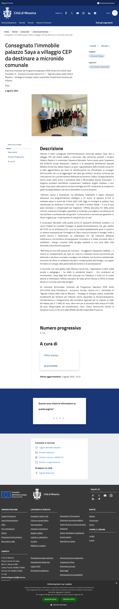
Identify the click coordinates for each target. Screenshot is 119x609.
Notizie (92, 516)
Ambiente (64, 528)
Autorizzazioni (65, 537)
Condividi (93, 46)
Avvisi (91, 524)
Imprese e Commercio (39, 528)
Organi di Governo (8, 516)
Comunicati (24, 31)
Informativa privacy (67, 566)
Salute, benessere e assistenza (72, 533)
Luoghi (92, 536)
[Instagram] (82, 12)
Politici (4, 533)
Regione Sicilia (7, 3)
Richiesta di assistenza (40, 570)
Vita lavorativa (36, 524)
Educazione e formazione (70, 516)
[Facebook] (65, 12)
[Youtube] (76, 12)
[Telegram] (94, 12)
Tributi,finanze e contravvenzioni (73, 524)
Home (6, 31)
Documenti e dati (8, 541)
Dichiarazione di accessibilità (71, 574)
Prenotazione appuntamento (42, 558)
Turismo (34, 541)
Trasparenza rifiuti (67, 562)
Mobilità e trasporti (38, 545)
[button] (59, 604)
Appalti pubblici (37, 533)
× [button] (116, 583)
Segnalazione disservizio (40, 562)
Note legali (64, 570)
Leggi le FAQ (35, 566)
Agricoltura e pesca (67, 541)
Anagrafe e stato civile (39, 516)
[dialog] (59, 595)
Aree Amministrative (9, 520)
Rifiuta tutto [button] (68, 599)
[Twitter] (71, 12)
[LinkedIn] (88, 12)
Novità (14, 31)
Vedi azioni (105, 46)
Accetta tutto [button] (50, 599)
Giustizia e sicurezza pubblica (71, 520)
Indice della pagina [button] (14, 145)
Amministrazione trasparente (71, 558)
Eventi (91, 540)
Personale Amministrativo (11, 537)
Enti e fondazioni (8, 528)
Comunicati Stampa (40, 31)
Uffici (3, 524)
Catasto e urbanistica (39, 537)
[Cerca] (115, 13)
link (82, 594)
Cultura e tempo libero (39, 520)
